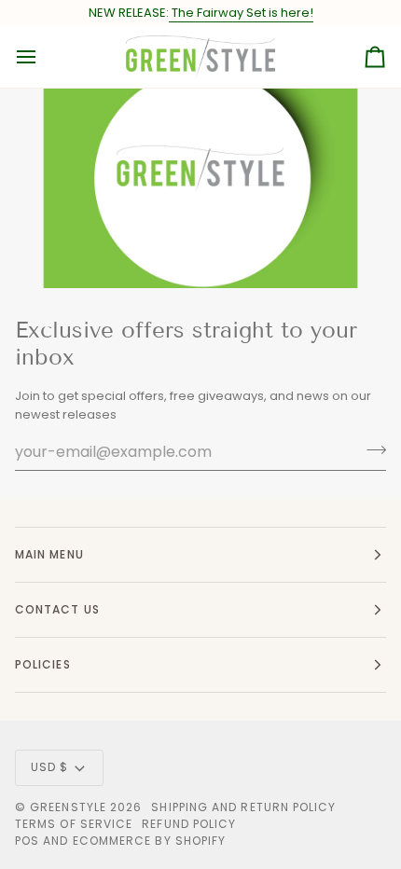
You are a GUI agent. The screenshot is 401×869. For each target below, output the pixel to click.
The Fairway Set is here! (241, 12)
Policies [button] (43, 664)
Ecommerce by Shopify (150, 840)
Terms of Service (73, 824)
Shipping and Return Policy (243, 807)
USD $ (49, 767)
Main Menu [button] (49, 554)
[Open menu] (43, 57)
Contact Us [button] (57, 609)
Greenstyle (68, 807)
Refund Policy (189, 824)
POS (27, 840)
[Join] (370, 449)
